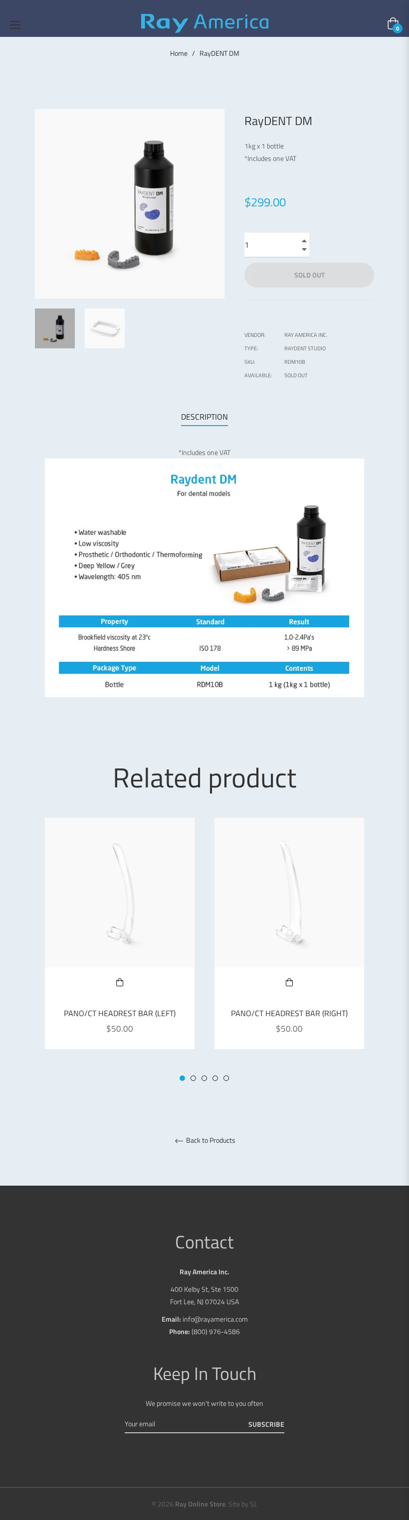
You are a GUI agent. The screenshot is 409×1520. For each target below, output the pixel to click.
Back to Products (210, 1140)
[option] (119, 943)
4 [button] (215, 1078)
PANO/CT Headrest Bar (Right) (289, 1013)
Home (179, 53)
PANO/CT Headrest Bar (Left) (120, 1013)
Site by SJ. (242, 1504)
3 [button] (204, 1078)
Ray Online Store (200, 1504)
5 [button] (226, 1078)
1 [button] (182, 1078)
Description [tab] (204, 417)
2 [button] (193, 1078)
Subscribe (266, 1424)
